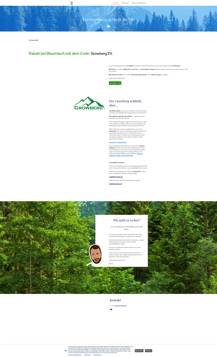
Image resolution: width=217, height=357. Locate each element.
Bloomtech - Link (115, 83)
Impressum (87, 355)
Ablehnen (148, 350)
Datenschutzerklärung (74, 355)
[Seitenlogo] (72, 3)
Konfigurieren (97, 355)
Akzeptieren (139, 350)
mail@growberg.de (121, 306)
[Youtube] (108, 26)
